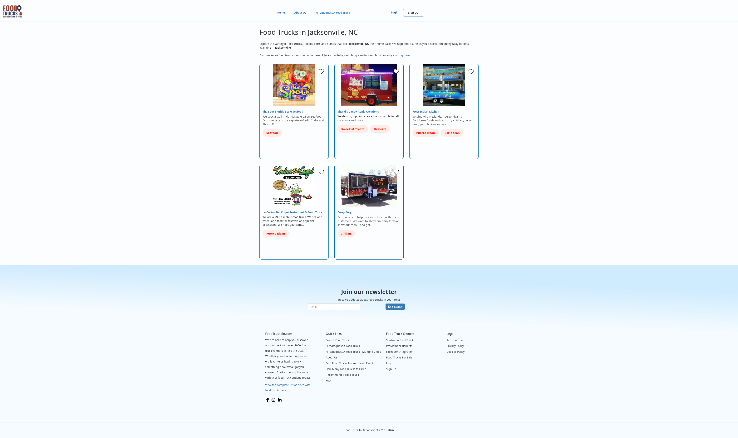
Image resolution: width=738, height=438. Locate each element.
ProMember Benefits (399, 346)
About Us (300, 12)
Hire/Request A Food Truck (333, 12)
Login (394, 12)
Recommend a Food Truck (342, 375)
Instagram (273, 400)
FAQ (328, 380)
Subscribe (397, 306)
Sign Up (413, 12)
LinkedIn (280, 400)
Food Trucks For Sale (399, 357)
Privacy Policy (455, 346)
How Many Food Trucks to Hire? (346, 369)
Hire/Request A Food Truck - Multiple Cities (353, 351)
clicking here (401, 55)
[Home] (14, 11)
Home (281, 12)
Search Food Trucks (338, 340)
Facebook (267, 400)
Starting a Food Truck (399, 340)
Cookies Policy (456, 351)
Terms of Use (455, 340)
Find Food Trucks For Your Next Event (349, 363)
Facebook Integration (399, 351)
